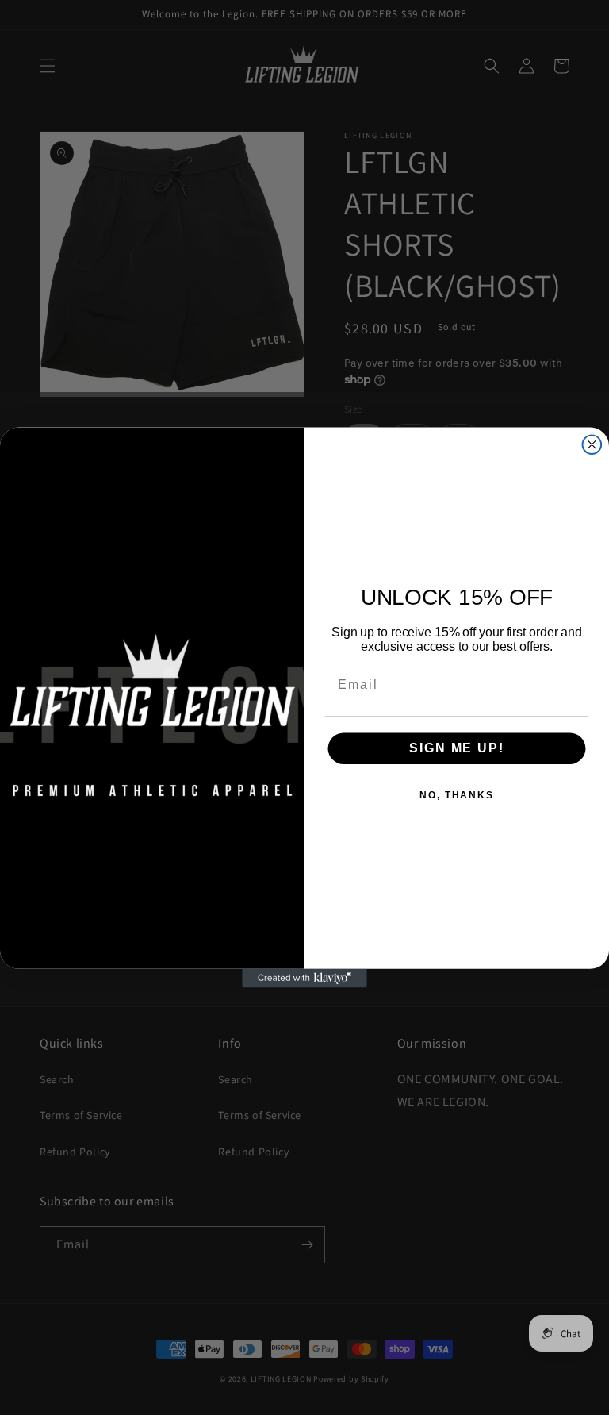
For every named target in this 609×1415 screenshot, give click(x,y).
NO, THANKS (456, 795)
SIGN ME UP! (456, 748)
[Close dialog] (592, 444)
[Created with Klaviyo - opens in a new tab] (304, 978)
